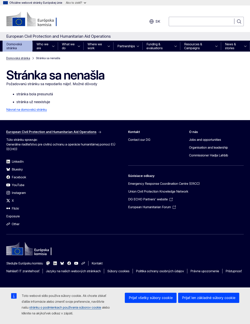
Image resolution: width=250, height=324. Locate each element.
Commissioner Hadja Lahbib (208, 155)
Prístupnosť (234, 271)
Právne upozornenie (204, 271)
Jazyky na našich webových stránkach (73, 271)
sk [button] (157, 21)
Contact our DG (139, 140)
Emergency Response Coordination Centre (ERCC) (164, 184)
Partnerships (126, 46)
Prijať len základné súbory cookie (208, 298)
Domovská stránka (14, 46)
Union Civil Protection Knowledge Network (158, 191)
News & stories (230, 46)
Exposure (13, 216)
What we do (68, 46)
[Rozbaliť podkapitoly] (54, 46)
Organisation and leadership (208, 147)
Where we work (95, 46)
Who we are (42, 46)
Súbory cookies (118, 271)
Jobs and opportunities (205, 140)
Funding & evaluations (154, 46)
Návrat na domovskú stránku (26, 110)
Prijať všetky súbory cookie (151, 298)
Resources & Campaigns (193, 46)
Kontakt (97, 263)
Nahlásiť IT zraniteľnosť (22, 271)
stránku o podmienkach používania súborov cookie (65, 307)
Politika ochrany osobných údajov (160, 271)
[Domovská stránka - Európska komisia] (37, 19)
